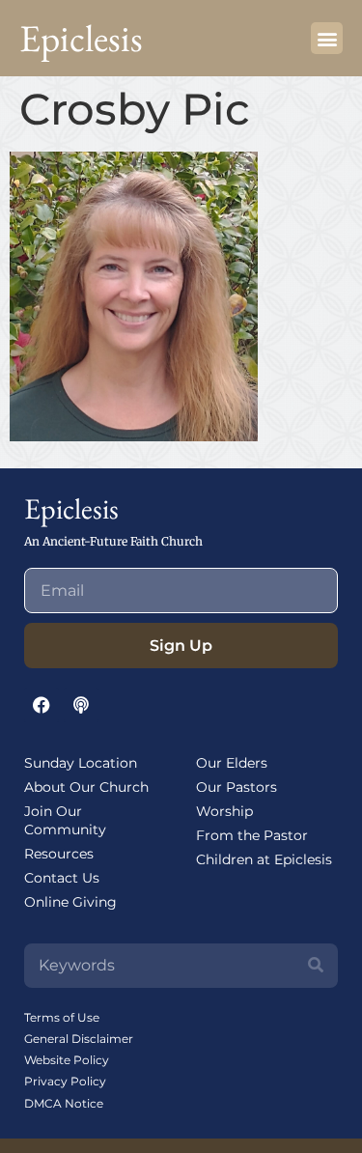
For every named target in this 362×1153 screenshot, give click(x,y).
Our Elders (231, 763)
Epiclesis (81, 38)
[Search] (315, 965)
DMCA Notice (63, 1103)
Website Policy (66, 1060)
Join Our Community (65, 820)
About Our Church (86, 787)
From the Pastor (252, 835)
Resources (59, 853)
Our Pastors (236, 787)
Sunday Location (80, 763)
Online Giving (70, 902)
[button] (327, 38)
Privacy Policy (65, 1081)
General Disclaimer (78, 1038)
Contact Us (61, 877)
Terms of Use (61, 1017)
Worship (224, 811)
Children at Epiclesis (264, 859)
